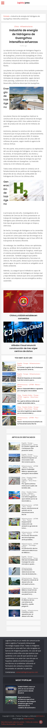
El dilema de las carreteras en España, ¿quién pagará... (28, 603)
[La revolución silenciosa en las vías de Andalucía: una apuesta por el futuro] (15, 571)
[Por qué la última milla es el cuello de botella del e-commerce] (15, 481)
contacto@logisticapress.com (27, 672)
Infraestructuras (26, 26)
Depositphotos (29, 719)
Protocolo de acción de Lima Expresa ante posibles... (30, 537)
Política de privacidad (8, 724)
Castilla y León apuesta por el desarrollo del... (28, 614)
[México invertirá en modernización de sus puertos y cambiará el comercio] (15, 590)
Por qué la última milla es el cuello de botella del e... (28, 402)
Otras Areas (34, 397)
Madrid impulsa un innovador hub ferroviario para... (29, 379)
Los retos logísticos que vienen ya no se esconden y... (29, 412)
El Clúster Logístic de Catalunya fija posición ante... (30, 448)
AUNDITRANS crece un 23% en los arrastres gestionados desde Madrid (26, 690)
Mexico (37, 385)
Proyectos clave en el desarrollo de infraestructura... (30, 582)
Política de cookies (32, 722)
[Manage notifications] (41, 722)
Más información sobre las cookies (12, 722)
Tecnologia (32, 545)
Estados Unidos (27, 395)
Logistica (26, 397)
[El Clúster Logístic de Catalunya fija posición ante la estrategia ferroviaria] (15, 446)
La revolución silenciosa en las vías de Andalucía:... (29, 572)
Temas (19, 365)
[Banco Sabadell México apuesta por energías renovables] (15, 469)
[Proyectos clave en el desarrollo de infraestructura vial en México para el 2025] (15, 581)
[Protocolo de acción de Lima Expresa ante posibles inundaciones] (15, 535)
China (16, 26)
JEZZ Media (40, 716)
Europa (26, 363)
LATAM (31, 385)
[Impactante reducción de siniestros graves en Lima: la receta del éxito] (15, 522)
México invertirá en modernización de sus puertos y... (29, 592)
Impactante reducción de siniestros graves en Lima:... (30, 525)
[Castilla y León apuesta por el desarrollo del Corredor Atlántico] (15, 613)
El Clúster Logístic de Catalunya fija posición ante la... (30, 368)
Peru (36, 418)
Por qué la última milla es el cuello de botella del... (29, 486)
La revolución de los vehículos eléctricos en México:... (29, 550)
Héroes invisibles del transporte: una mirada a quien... (30, 562)
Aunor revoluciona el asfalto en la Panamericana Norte (29, 423)
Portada (6, 16)
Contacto (20, 724)
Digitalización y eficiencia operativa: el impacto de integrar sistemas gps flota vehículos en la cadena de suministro (27, 702)
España (19, 363)
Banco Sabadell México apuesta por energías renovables (30, 390)
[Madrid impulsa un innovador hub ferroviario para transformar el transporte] (15, 458)
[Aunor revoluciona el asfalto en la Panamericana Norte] (15, 508)
